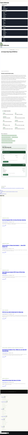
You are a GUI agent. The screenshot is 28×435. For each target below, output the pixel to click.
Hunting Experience (5, 32)
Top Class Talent (12, 49)
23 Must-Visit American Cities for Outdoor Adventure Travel (9, 135)
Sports (2, 426)
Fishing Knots (3, 36)
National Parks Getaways (5, 8)
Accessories (4, 19)
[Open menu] (1, 47)
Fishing (3, 39)
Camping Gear (4, 20)
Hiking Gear (4, 22)
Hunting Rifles (4, 33)
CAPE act (2, 188)
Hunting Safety (4, 34)
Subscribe (1, 44)
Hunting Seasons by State (4, 4)
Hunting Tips (4, 35)
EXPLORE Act (6, 188)
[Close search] (0, 431)
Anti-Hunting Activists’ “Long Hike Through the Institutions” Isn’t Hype (9, 191)
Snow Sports (4, 40)
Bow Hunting (4, 30)
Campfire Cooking (4, 11)
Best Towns (4, 6)
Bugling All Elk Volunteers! (3, 193)
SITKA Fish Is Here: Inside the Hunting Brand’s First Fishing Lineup (12, 312)
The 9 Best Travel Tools (15, 137)
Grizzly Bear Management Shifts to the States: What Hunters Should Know (14, 220)
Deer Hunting (4, 31)
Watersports (4, 41)
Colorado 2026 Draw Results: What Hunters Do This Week (11, 380)
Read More (4, 225)
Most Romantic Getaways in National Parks (7, 142)
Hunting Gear (4, 23)
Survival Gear (4, 25)
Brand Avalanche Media (11, 391)
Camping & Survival (3, 401)
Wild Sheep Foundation (21, 188)
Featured (9, 188)
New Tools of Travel (5, 9)
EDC (3, 21)
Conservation (4, 7)
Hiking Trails (4, 28)
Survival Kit (4, 15)
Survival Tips (4, 17)
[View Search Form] (1, 43)
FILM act (11, 188)
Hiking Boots (4, 27)
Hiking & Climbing (3, 416)
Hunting (8, 243)
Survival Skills (4, 16)
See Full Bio (2, 187)
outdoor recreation (15, 188)
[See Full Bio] (4, 187)
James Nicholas (5, 248)
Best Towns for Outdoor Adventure (6, 137)
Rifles (3, 24)
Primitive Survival (4, 14)
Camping (4, 12)
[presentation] (14, 207)
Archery (4, 38)
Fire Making (4, 13)
